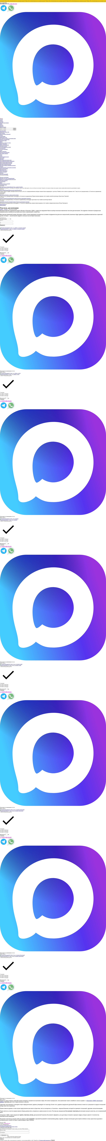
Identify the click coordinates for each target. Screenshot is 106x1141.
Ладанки (1, 166)
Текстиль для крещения (4, 177)
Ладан (1, 155)
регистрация (4, 2)
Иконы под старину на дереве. (5, 142)
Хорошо (53, 1140)
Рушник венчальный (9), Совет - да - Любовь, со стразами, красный (12, 229)
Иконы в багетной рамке (4, 144)
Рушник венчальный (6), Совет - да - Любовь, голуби (9, 374)
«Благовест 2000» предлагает (95, 1100)
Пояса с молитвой (3, 171)
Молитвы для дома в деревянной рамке (7, 178)
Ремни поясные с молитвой (5, 183)
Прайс (1, 123)
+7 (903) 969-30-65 (13, 3)
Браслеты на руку (3, 169)
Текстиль (1, 172)
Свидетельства (2, 181)
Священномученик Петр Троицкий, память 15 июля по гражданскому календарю (14, 201)
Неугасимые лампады (4, 153)
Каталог (1, 118)
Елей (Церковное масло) (4, 156)
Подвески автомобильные (4, 152)
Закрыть (2, 1138)
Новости (1, 124)
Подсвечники (2, 133)
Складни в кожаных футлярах (5, 147)
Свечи (1, 150)
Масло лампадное (3, 151)
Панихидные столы (3, 137)
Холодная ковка (3, 130)
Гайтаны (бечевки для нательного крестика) (8, 167)
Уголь (1, 154)
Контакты (1, 126)
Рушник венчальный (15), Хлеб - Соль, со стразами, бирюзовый (11, 810)
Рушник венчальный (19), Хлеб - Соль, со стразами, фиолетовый (11, 956)
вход (1, 2)
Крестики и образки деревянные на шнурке (8, 165)
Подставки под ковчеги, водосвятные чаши (8, 138)
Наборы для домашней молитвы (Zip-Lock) (8, 179)
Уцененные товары (3, 184)
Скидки (1, 119)
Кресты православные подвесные (6, 163)
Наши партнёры (3, 205)
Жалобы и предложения (4, 122)
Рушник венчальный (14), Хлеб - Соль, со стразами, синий (10, 665)
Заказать (4, 1135)
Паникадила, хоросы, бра (4, 132)
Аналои (1, 135)
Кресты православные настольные (6, 162)
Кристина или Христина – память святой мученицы (9, 194)
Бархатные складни (3, 146)
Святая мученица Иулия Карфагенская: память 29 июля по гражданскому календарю (15, 198)
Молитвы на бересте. (4, 180)
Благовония (2, 157)
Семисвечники (2, 136)
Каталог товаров (3, 127)
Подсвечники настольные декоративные (7, 161)
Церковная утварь (3, 140)
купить (2, 1102)
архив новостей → (3, 204)
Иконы (1, 141)
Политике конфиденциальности (45, 1140)
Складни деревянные (4, 149)
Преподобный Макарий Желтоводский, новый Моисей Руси (11, 190)
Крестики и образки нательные (5, 164)
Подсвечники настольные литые (6, 160)
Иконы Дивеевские (3, 143)
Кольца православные (4, 168)
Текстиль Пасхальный (4, 174)
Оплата (1, 120)
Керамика (2, 158)
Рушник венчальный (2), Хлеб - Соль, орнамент (8, 519)
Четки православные (3, 170)
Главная (1, 209)
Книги (1, 182)
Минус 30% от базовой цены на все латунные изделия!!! (29, 1)
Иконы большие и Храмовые (5, 134)
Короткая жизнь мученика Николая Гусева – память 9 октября (11, 187)
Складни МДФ (2, 148)
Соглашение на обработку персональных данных (8, 1126)
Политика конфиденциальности (5, 1125)
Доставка (1, 121)
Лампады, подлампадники (4, 139)
